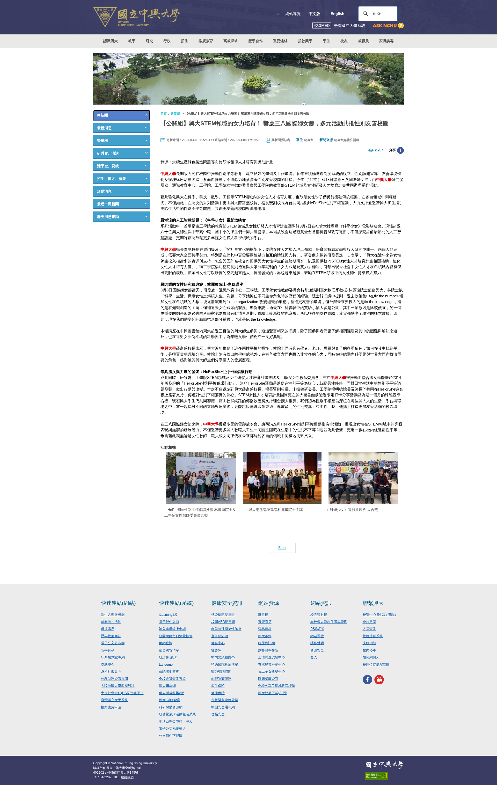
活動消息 (104, 191)
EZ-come (166, 664)
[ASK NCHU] (388, 26)
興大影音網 (379, 679)
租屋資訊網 (266, 643)
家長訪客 (386, 41)
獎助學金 (107, 664)
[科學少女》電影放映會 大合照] (363, 478)
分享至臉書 (400, 150)
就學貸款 (107, 650)
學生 (326, 41)
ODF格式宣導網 (113, 657)
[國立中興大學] (136, 17)
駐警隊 (216, 650)
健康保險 (218, 693)
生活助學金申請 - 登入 (175, 721)
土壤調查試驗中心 (271, 657)
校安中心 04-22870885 (379, 615)
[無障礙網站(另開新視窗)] (384, 776)
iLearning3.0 (168, 615)
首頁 (163, 113)
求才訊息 (107, 629)
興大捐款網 (167, 686)
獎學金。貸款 (108, 166)
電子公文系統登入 (172, 728)
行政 (167, 41)
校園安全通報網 (223, 707)
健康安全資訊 (227, 603)
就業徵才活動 (111, 622)
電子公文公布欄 (113, 643)
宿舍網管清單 (169, 650)
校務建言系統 (373, 636)
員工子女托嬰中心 (271, 671)
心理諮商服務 (221, 679)
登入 (313, 657)
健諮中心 (218, 643)
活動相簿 (168, 447)
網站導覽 (293, 13)
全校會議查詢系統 (172, 679)
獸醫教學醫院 (268, 650)
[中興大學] (384, 765)
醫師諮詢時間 (221, 671)
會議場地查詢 (169, 671)
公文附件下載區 (170, 736)
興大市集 (265, 636)
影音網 (263, 615)
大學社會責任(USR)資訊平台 (122, 693)
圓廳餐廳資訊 (268, 679)
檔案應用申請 (111, 707)
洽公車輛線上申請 (172, 629)
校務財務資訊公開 (114, 679)
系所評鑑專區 (111, 671)
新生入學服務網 (113, 615)
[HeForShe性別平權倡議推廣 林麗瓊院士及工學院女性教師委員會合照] (201, 478)
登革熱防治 (219, 636)
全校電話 (369, 622)
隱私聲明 (317, 643)
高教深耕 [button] (230, 41)
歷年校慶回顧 (111, 636)
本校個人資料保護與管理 (328, 622)
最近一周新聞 (108, 204)
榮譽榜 (102, 140)
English (337, 13)
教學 (131, 41)
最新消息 (104, 128)
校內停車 (369, 650)
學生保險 (218, 686)
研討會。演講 (108, 153)
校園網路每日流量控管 (176, 636)
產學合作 (255, 41)
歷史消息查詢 (108, 217)
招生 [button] (184, 41)
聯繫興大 (373, 603)
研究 (149, 41)
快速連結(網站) (118, 603)
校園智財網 (318, 615)
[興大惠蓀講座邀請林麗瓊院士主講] (282, 478)
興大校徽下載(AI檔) (272, 693)
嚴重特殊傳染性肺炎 (226, 629)
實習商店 (265, 622)
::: (278, 13)
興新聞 (102, 115)
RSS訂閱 (317, 629)
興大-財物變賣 (169, 700)
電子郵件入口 (169, 622)
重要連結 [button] (280, 41)
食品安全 (218, 714)
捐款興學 (305, 41)
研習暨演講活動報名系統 (177, 714)
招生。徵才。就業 (111, 179)
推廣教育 (206, 41)
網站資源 (268, 603)
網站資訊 (321, 603)
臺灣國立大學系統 (114, 700)
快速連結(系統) (176, 603)
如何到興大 (371, 657)
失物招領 (369, 643)
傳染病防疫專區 (223, 615)
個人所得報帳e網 (171, 693)
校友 (344, 41)
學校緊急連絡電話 (224, 700)
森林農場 (265, 629)
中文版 (314, 13)
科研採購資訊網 (170, 707)
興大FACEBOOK (367, 679)
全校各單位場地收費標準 (276, 686)
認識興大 (110, 41)
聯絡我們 (127, 777)
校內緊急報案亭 (223, 657)
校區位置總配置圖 (376, 664)
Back (282, 548)
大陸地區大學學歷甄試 (118, 686)
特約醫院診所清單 (224, 664)
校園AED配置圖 (223, 622)
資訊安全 (317, 650)
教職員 (363, 41)
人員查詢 (369, 629)
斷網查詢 (165, 643)
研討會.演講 (168, 657)
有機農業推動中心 (271, 664)
